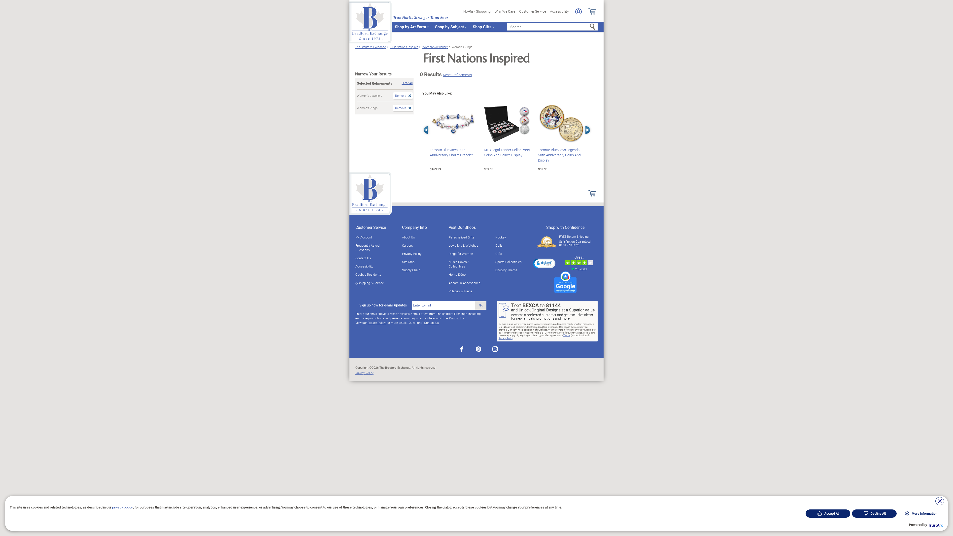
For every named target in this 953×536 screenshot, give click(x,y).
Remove (400, 96)
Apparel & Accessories (464, 283)
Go (481, 305)
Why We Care (505, 11)
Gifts (498, 253)
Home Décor (458, 274)
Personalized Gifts (461, 237)
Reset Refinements (457, 74)
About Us (408, 237)
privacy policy (122, 507)
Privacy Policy (411, 253)
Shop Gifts (482, 26)
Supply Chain (411, 270)
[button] (544, 263)
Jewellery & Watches (463, 245)
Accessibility (559, 11)
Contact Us (363, 258)
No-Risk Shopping (477, 11)
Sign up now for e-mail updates (383, 305)
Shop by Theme (506, 270)
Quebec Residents (368, 274)
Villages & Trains (460, 291)
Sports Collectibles (508, 262)
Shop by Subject (449, 26)
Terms (566, 335)
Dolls (499, 245)
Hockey (500, 237)
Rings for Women (461, 253)
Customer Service (532, 11)
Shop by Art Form (410, 26)
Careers (407, 245)
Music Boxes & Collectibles (459, 264)
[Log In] (578, 11)
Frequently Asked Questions (367, 247)
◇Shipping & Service (369, 283)
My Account (363, 237)
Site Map (408, 262)
